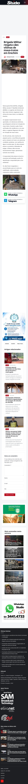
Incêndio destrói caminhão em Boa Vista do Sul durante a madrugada (13, 370)
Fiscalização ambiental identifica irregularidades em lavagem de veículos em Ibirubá (14, 400)
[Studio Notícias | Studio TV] (13, 2)
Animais (7, 343)
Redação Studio (10, 56)
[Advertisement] (14, 19)
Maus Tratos (20, 343)
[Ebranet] (14, 709)
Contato (2, 777)
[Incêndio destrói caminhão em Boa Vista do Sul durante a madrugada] (14, 358)
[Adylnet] (14, 718)
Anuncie (2, 775)
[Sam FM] (14, 698)
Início (4, 37)
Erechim (13, 343)
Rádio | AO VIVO (4, 768)
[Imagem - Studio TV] (14, 611)
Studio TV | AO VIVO (5, 770)
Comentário (7, 465)
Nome (5, 478)
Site (5, 489)
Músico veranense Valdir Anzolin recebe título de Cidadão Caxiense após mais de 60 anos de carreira (13, 434)
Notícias (2, 773)
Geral (8, 37)
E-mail (5, 483)
